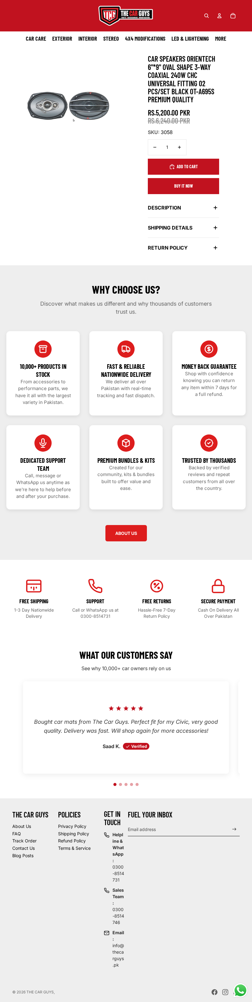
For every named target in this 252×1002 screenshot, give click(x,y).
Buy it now (183, 186)
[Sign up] (234, 829)
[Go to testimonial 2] (120, 784)
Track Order (24, 840)
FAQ (16, 833)
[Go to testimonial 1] (114, 784)
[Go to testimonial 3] (126, 784)
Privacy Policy (72, 826)
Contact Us (23, 848)
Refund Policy (72, 840)
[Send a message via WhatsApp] (240, 990)
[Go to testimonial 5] (137, 784)
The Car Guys (40, 992)
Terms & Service (74, 848)
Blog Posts (22, 855)
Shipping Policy (73, 833)
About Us (21, 826)
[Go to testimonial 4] (131, 784)
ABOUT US (126, 533)
